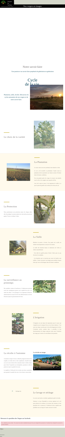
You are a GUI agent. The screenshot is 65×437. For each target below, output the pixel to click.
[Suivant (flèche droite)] (1, 436)
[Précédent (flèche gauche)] (0, 436)
